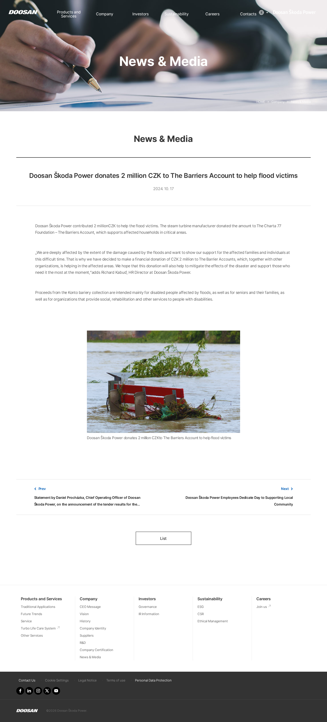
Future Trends (31, 614)
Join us (261, 607)
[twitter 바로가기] (47, 691)
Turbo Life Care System (38, 628)
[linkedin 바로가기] (29, 691)
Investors (140, 14)
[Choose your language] (263, 12)
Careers (212, 14)
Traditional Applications (38, 607)
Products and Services (69, 14)
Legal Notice (87, 680)
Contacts (248, 14)
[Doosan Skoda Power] (27, 710)
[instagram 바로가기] (38, 691)
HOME (260, 102)
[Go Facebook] (20, 691)
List (163, 538)
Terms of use (115, 680)
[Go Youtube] (56, 691)
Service (26, 621)
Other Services (32, 635)
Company (104, 14)
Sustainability (176, 14)
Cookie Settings (57, 680)
